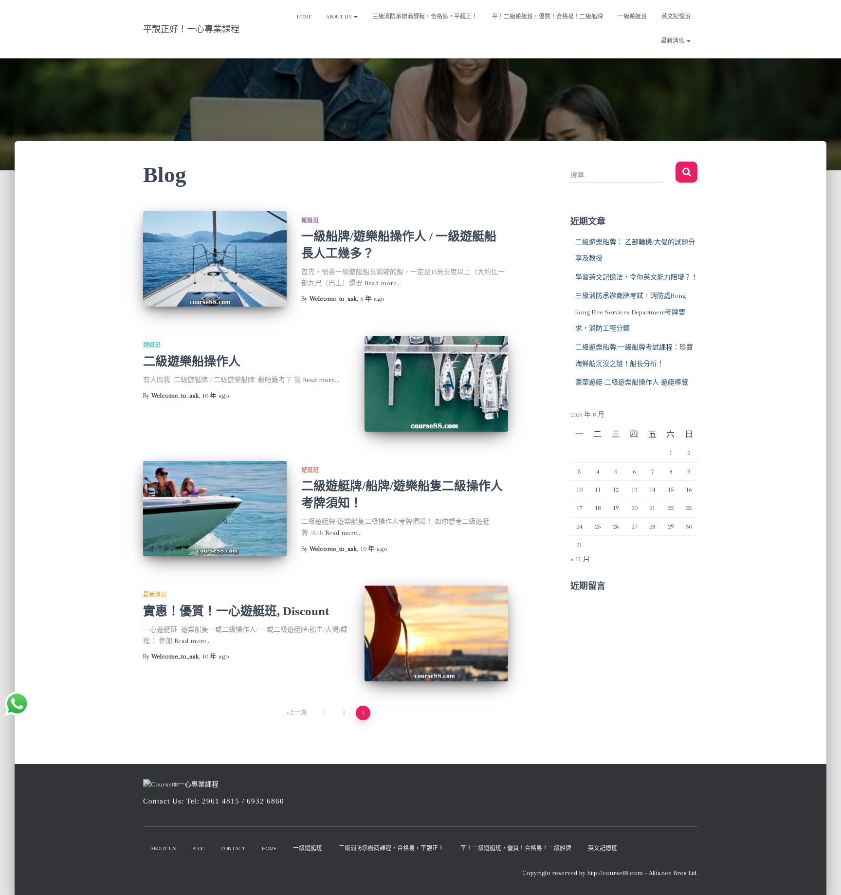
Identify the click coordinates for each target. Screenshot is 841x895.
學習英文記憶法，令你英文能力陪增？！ (636, 277)
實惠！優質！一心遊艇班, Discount (236, 611)
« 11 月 (580, 559)
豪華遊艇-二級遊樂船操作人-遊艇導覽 (631, 382)
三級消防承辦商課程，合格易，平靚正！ (424, 17)
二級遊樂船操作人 (191, 361)
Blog (198, 848)
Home (304, 17)
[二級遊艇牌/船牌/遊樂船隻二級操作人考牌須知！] (215, 509)
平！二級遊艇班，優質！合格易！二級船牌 (547, 17)
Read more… (383, 283)
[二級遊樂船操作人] (436, 384)
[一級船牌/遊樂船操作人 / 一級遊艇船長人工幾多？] (215, 259)
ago (372, 298)
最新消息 (673, 41)
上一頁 (298, 713)
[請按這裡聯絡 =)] (17, 704)
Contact (233, 848)
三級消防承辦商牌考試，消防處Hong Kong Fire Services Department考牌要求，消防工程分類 (630, 312)
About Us (339, 17)
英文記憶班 (676, 17)
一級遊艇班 (632, 17)
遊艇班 (310, 220)
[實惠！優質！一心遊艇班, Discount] (436, 633)
